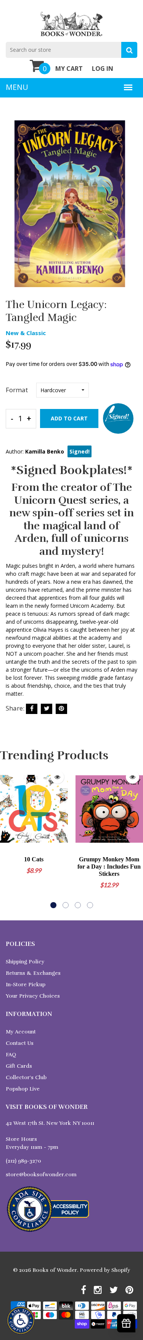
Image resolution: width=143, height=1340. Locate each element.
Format (17, 389)
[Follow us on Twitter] (46, 709)
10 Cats (33, 859)
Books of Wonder (54, 1270)
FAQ (11, 1054)
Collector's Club (26, 1077)
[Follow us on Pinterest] (61, 709)
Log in (102, 68)
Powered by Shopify (105, 1270)
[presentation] (7, 837)
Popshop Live (23, 1089)
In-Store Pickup (25, 984)
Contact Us (20, 1043)
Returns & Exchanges (33, 973)
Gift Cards (19, 1066)
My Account (21, 1032)
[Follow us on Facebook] (31, 709)
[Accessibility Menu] (21, 1320)
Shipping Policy (25, 961)
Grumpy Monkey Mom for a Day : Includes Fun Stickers (109, 866)
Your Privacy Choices (33, 996)
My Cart (69, 68)
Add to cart (69, 418)
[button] (53, 905)
